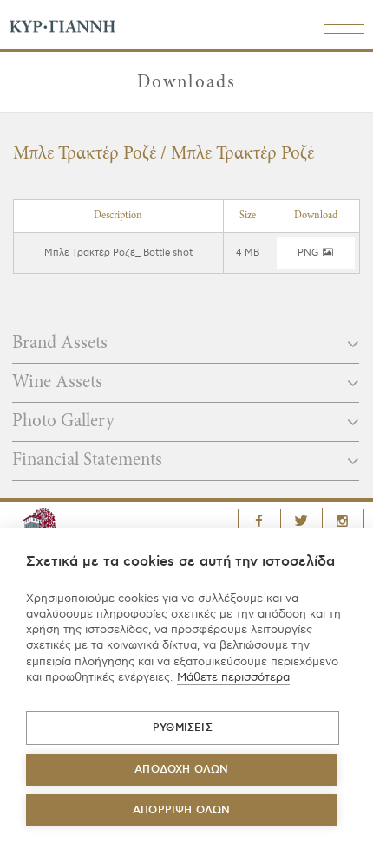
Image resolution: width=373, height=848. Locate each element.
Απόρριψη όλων (182, 810)
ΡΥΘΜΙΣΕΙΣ (183, 728)
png (309, 252)
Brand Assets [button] (62, 344)
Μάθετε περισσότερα (233, 677)
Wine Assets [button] (59, 383)
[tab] (185, 349)
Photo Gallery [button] (65, 422)
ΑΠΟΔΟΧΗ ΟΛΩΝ (181, 769)
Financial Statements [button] (89, 461)
